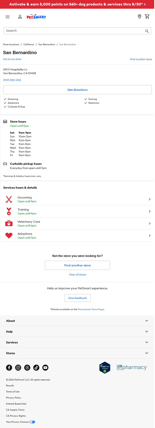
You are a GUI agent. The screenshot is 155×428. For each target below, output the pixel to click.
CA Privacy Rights (16, 415)
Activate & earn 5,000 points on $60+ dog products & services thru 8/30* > (77, 4)
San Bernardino (46, 44)
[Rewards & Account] (20, 17)
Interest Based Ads (16, 403)
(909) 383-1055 (12, 80)
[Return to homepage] (36, 16)
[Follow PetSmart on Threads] (27, 368)
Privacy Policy (13, 397)
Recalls (10, 385)
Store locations (11, 44)
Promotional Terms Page (91, 309)
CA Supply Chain (15, 409)
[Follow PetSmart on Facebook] (9, 368)
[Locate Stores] (139, 16)
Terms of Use (12, 391)
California (28, 44)
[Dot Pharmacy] (129, 367)
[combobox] (77, 31)
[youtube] (45, 368)
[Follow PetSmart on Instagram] (18, 368)
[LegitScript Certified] (102, 368)
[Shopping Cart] (147, 16)
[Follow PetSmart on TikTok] (36, 368)
